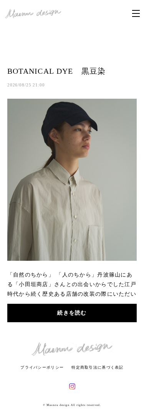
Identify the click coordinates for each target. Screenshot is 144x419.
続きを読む (71, 313)
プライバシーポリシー (42, 367)
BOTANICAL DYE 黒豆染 (56, 71)
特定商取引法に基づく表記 (97, 367)
